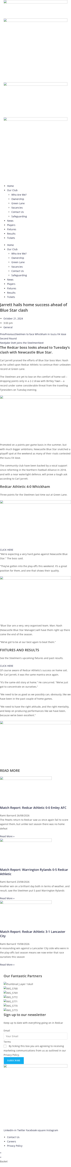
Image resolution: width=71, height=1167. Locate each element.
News (10, 220)
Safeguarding (19, 216)
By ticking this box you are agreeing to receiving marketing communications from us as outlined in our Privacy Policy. (35, 1050)
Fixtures (11, 229)
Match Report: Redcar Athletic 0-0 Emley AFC (33, 808)
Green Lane (18, 203)
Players (11, 225)
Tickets (11, 238)
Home (10, 186)
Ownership (17, 199)
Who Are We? (19, 194)
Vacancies (17, 207)
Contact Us (17, 212)
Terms (7, 1041)
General (8, 327)
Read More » (7, 836)
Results (11, 233)
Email (7, 1030)
